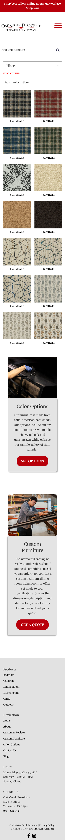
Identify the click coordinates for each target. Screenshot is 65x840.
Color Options (11, 744)
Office (6, 698)
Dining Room (11, 686)
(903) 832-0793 (11, 810)
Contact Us (9, 750)
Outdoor (8, 704)
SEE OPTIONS (32, 461)
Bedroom (8, 674)
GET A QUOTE (32, 625)
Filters (11, 65)
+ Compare (17, 120)
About (7, 726)
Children (8, 680)
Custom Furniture (14, 738)
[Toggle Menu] (58, 25)
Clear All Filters (12, 73)
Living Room (11, 692)
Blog (6, 756)
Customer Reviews (14, 732)
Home (7, 720)
